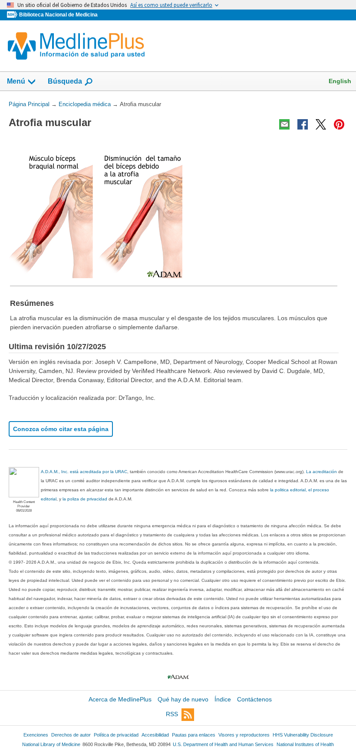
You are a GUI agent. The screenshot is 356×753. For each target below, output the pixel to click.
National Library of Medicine (51, 744)
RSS (172, 714)
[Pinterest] (339, 124)
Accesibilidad (155, 734)
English (340, 81)
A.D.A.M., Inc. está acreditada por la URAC (84, 471)
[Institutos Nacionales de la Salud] (13, 14)
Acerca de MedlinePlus (120, 699)
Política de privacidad (116, 734)
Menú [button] (16, 81)
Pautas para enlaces (193, 734)
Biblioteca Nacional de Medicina (58, 15)
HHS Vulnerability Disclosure (303, 734)
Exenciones (35, 734)
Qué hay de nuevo (183, 699)
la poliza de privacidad (85, 499)
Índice (222, 699)
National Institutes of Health (305, 744)
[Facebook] (302, 124)
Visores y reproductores (244, 734)
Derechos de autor (71, 734)
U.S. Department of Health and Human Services (223, 744)
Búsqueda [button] (65, 81)
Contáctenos (254, 699)
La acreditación (321, 471)
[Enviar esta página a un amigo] (284, 124)
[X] (321, 124)
